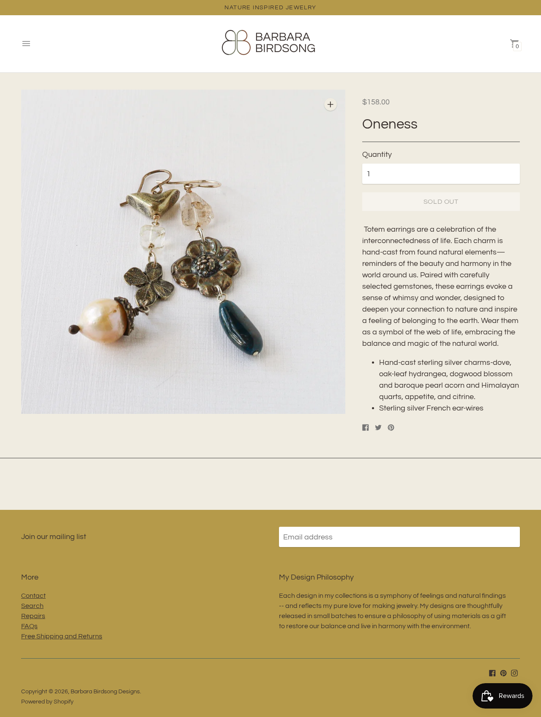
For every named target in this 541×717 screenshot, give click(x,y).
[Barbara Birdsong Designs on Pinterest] (503, 672)
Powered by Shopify (47, 702)
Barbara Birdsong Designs (105, 692)
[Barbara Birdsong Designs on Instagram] (514, 672)
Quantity (377, 155)
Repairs (33, 616)
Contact (33, 595)
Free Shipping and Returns (61, 636)
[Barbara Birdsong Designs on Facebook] (492, 672)
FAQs (29, 626)
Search (32, 605)
